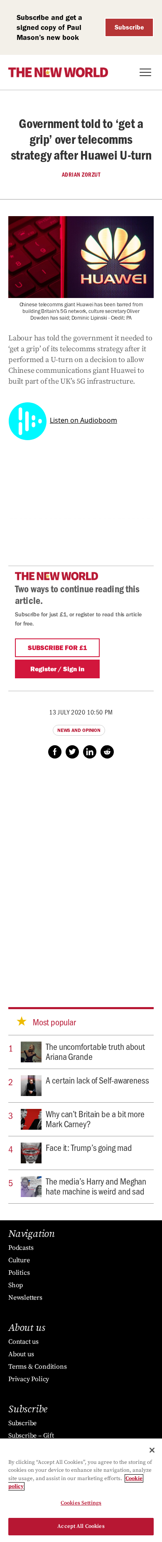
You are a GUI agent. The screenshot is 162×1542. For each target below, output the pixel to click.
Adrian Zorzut (81, 174)
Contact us (23, 1342)
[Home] (58, 72)
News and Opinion (79, 730)
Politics (18, 1273)
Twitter (72, 752)
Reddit (107, 752)
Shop (15, 1285)
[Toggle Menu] (145, 72)
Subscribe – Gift (31, 1435)
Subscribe (129, 27)
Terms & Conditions (37, 1366)
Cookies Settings (81, 1503)
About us (21, 1354)
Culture (19, 1260)
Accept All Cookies (80, 1526)
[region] (81, 1490)
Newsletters (25, 1297)
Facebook (54, 752)
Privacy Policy (28, 1379)
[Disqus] (81, 875)
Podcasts (20, 1248)
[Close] (152, 1450)
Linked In (89, 752)
